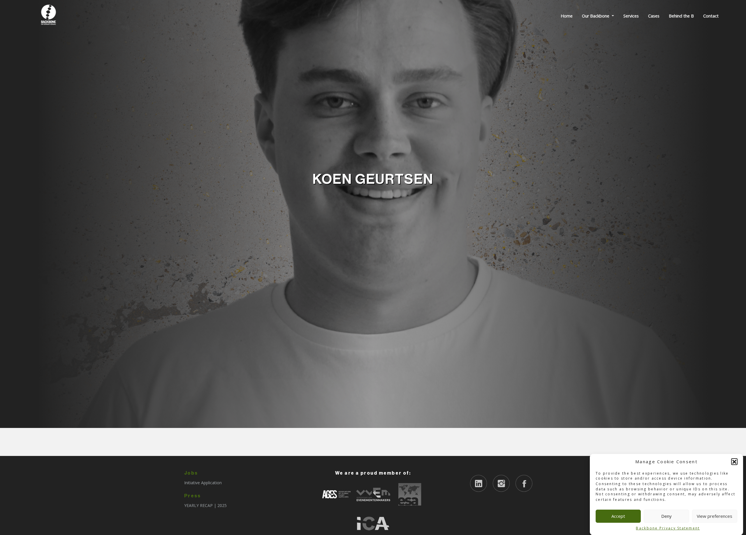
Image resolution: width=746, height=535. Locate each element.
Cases (653, 16)
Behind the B (681, 16)
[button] (734, 461)
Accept (618, 516)
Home (567, 16)
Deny (666, 516)
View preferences (714, 516)
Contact (711, 16)
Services (631, 16)
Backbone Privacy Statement (668, 527)
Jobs (191, 473)
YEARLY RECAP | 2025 (205, 505)
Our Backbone (596, 16)
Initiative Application (203, 482)
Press (192, 496)
